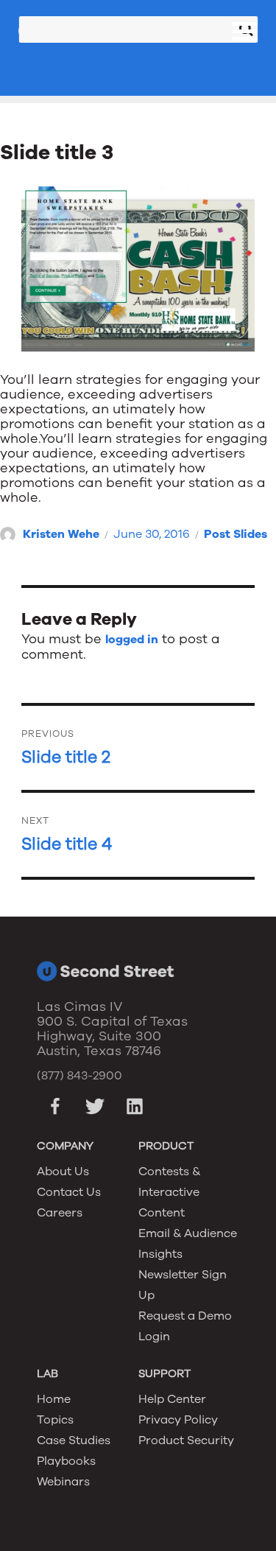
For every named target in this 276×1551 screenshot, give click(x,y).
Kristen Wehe (61, 534)
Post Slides (235, 534)
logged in (131, 639)
